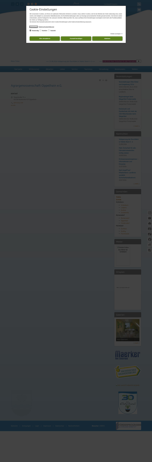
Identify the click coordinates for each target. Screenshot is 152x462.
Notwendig (35, 30)
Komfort (45, 30)
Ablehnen (107, 38)
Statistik (53, 30)
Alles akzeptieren (44, 38)
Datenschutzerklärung (46, 27)
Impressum (33, 27)
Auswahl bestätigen (76, 38)
